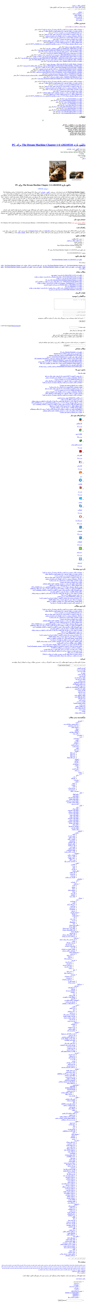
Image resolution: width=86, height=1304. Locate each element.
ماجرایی (69, 149)
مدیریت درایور (71, 1172)
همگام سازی (71, 1199)
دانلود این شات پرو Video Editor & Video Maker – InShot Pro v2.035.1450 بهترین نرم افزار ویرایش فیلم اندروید (52, 58)
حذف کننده (72, 1159)
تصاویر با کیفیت (40, 1265)
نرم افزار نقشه (71, 1196)
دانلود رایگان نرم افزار (73, 240)
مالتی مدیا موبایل (74, 925)
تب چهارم (71, 26)
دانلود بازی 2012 (70, 267)
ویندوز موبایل (71, 982)
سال (79, 373)
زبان (74, 994)
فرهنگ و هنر (71, 1108)
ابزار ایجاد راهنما (70, 1070)
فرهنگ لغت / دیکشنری (69, 997)
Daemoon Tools (33, 231)
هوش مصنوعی (71, 1201)
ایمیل (73, 1025)
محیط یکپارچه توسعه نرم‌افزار (67, 1081)
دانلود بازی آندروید (7, 1265)
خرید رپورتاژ (82, 693)
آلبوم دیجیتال (71, 1206)
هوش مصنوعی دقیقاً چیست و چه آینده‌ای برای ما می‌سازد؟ (65, 37)
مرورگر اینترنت (71, 1065)
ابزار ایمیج (72, 1123)
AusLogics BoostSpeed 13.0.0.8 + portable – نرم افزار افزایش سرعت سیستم (60, 69)
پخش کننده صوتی (70, 1239)
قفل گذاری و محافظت (69, 1131)
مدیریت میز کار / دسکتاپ (68, 1119)
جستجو (64, 1300)
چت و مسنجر (71, 1027)
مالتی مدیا (76, 733)
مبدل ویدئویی (71, 1252)
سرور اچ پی (82, 704)
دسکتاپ (76, 1111)
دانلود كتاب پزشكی (73, 812)
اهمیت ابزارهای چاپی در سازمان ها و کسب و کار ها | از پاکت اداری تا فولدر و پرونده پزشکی (57, 401)
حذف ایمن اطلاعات (69, 1040)
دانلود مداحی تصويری (73, 802)
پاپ (74, 776)
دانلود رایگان (72, 1269)
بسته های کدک (71, 1238)
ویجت (70, 968)
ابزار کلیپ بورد (71, 1147)
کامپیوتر (73, 998)
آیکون (73, 834)
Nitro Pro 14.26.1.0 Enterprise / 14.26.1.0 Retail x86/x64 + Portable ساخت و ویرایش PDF (57, 72)
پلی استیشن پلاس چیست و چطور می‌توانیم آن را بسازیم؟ (66, 603)
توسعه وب (76, 1085)
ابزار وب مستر (71, 1091)
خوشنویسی (72, 840)
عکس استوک (71, 844)
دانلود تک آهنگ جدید (80, 696)
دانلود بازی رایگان (14, 1266)
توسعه (73, 887)
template (81, 1265)
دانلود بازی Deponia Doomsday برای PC (71, 352)
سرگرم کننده (75, 745)
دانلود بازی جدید (37, 267)
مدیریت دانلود (71, 1064)
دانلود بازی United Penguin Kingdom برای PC (69, 100)
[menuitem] (41, 1281)
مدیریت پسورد (71, 1048)
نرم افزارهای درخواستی (68, 1003)
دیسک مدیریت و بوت (69, 1162)
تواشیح (73, 784)
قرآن (73, 786)
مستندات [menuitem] (76, 1284)
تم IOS (70, 957)
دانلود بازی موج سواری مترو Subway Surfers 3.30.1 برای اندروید (64, 53)
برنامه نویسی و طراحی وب (71, 724)
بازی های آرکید (71, 904)
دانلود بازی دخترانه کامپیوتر (23, 1266)
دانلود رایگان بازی (66, 1269)
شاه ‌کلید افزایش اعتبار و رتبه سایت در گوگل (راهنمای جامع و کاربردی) (62, 644)
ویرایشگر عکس (71, 1234)
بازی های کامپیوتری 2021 (35, 265)
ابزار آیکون (72, 1207)
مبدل (73, 1132)
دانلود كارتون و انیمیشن (72, 800)
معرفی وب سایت (70, 1001)
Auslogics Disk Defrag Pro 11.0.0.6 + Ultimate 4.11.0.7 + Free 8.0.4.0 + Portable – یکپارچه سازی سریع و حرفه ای (51, 75)
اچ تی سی (72, 918)
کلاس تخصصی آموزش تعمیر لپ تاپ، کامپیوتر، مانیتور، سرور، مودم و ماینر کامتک (59, 641)
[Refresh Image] (16, 325)
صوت (80, 773)
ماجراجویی (72, 907)
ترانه (77, 775)
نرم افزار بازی (71, 1180)
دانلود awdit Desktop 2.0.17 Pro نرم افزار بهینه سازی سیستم (65, 355)
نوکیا (74, 923)
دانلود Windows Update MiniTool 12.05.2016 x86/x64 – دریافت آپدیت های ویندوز (60, 361)
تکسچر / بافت (71, 839)
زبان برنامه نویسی (70, 1077)
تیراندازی (76, 743)
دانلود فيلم (76, 796)
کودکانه (73, 778)
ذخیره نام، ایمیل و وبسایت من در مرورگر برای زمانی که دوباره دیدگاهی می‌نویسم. (60, 318)
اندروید (73, 960)
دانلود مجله (76, 824)
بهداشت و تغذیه (71, 1100)
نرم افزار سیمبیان (67, 979)
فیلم (81, 792)
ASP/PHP (72, 1086)
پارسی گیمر (82, 700)
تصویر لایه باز (71, 836)
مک (78, 767)
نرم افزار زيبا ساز (70, 1185)
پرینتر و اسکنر (71, 1011)
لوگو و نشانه (71, 848)
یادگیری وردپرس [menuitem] (74, 1286)
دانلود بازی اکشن (77, 1266)
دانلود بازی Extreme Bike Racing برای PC (70, 113)
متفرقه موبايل (75, 931)
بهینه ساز (72, 1158)
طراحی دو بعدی (70, 1222)
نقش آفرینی (75, 768)
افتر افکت (72, 872)
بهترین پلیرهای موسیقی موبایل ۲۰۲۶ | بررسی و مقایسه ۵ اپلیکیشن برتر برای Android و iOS (56, 44)
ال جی (73, 920)
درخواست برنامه (77, 13)
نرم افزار (76, 26)
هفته (84, 373)
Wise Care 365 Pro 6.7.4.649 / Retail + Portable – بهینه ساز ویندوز (64, 64)
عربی (73, 866)
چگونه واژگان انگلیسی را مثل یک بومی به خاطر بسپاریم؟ (66, 407)
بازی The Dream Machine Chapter (76, 265)
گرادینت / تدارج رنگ (69, 861)
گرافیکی (73, 895)
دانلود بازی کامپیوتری (66, 1268)
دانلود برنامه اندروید (80, 677)
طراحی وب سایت (70, 877)
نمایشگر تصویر (71, 1233)
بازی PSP (72, 756)
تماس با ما (79, 20)
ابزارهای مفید (71, 1151)
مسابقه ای (76, 764)
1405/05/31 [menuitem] (76, 1295)
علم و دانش (72, 995)
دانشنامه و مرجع (70, 990)
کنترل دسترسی (71, 1046)
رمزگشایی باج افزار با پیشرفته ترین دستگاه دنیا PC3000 (66, 647)
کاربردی (73, 893)
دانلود (36, 1265)
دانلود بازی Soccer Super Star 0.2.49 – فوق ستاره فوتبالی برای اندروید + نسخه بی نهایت (58, 276)
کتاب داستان (75, 829)
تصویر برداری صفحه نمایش (67, 1244)
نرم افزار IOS (68, 958)
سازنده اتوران (71, 1129)
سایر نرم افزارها (70, 1164)
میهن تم (83, 673)
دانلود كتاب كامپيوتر (73, 818)
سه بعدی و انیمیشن (73, 725)
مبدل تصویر (72, 1230)
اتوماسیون (72, 1153)
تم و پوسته (72, 1115)
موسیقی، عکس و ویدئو (68, 950)
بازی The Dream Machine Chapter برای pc (54, 265)
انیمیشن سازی (71, 1212)
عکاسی (76, 730)
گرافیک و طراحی (74, 732)
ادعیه (73, 783)
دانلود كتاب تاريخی (74, 813)
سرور (73, 1061)
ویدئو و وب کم (71, 1030)
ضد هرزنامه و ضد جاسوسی (67, 1045)
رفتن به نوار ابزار (80, 1278)
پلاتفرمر (76, 741)
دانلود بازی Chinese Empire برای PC (71, 102)
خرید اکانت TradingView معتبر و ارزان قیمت (69, 398)
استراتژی (76, 738)
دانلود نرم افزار (60, 1269)
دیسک (73, 888)
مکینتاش (79, 879)
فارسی (73, 869)
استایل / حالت (71, 855)
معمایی (77, 765)
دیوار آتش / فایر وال (69, 1043)
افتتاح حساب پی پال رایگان (74, 652)
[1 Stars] (82, 152)
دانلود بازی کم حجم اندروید (27, 1268)
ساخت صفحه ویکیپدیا (79, 703)
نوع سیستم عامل (74, 952)
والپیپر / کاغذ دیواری (69, 851)
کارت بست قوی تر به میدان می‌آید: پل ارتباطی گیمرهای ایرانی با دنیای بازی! (61, 651)
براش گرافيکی (71, 1214)
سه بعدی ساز (71, 1220)
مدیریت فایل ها (71, 1174)
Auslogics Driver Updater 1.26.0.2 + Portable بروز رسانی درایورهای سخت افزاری (59, 70)
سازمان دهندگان (70, 942)
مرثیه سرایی (71, 789)
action (63, 1265)
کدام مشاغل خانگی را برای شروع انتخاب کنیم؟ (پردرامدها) (66, 42)
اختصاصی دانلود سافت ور (71, 1000)
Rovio (73, 914)
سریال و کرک (71, 1166)
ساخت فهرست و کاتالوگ (68, 1103)
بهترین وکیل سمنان (80, 712)
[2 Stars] (77, 152)
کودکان (77, 759)
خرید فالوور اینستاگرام (79, 684)
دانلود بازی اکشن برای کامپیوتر (68, 1266)
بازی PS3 (72, 753)
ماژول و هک (68, 1094)
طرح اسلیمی (71, 842)
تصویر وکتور (72, 837)
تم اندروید (69, 963)
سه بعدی (72, 875)
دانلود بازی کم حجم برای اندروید (16, 1268)
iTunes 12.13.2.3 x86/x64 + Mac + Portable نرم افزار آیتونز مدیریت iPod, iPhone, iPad (58, 59)
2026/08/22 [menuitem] (76, 1294)
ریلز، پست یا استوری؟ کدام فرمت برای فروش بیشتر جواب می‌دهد (63, 34)
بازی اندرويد (68, 962)
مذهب (73, 1110)
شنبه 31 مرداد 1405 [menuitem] (76, 1291)
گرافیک (80, 831)
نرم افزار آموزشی (70, 1177)
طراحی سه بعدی (70, 1223)
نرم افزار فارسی (70, 1190)
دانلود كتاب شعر (74, 815)
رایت (74, 1127)
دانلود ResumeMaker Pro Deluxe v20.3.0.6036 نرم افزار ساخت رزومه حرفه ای (60, 366)
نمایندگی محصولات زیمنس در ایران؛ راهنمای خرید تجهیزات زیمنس (63, 36)
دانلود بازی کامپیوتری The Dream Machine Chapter (18, 267)
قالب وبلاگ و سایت (66, 1092)
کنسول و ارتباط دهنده (69, 1170)
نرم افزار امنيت (71, 1049)
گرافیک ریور (40, 1269)
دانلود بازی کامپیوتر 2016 (75, 1268)
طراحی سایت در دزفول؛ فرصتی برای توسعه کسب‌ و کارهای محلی (63, 31)
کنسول (77, 751)
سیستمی (72, 1167)
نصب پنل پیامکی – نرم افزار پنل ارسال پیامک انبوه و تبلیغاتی (65, 655)
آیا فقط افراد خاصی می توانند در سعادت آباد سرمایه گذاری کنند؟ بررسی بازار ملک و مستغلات (56, 409)
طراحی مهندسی (70, 1225)
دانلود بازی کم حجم (36, 1268)
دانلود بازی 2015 (27, 1265)
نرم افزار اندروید (67, 965)
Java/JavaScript (71, 1089)
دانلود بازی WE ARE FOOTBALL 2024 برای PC (68, 106)
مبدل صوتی (72, 1250)
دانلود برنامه (77, 1269)
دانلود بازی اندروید (80, 679)
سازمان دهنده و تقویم (69, 1016)
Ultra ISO (47, 231)
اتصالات (73, 1024)
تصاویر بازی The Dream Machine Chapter (16, 265)
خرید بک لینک (81, 692)
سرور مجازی (81, 680)
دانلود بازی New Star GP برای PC (72, 105)
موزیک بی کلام (75, 791)
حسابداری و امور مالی (69, 1014)
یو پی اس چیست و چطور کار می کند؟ (71, 399)
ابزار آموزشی (71, 987)
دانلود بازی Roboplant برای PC (73, 103)
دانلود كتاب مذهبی (74, 820)
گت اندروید (82, 676)
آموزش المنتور (81, 668)
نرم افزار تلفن (71, 1182)
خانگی (77, 1097)
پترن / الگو (72, 859)
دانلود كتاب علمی (74, 816)
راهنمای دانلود (78, 15)
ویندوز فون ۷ (71, 981)
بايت (77, 807)
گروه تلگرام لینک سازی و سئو (74, 46)
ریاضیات (73, 992)
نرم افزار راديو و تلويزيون (68, 1183)
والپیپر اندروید (68, 966)
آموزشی (76, 986)
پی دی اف (72, 1013)
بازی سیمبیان (68, 976)
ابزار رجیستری (71, 1143)
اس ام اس (72, 933)
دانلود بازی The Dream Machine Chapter (53, 267)
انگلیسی (73, 864)
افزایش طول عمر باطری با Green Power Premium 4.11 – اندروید (64, 357)
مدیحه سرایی (71, 788)
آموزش (80, 721)
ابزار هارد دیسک (71, 1148)
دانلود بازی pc (14, 1265)
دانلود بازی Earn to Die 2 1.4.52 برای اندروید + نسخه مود (66, 275)
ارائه (74, 1009)
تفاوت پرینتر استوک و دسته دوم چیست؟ (71, 39)
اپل (74, 917)
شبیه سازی (75, 746)
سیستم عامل (75, 727)
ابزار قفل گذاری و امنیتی (68, 1037)
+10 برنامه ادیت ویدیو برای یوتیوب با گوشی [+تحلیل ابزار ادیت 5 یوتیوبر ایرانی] (60, 598)
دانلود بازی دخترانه (32, 1266)
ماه (81, 373)
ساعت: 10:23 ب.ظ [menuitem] (73, 1297)
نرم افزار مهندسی (70, 1194)
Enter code (82, 327)
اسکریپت (79, 735)
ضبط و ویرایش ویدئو (69, 1247)
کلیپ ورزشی (75, 804)
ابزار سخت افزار (70, 1145)
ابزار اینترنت (72, 1054)
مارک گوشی (75, 915)
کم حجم (76, 749)
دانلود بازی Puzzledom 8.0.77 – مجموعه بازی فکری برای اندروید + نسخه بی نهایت (59, 283)
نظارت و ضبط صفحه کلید (68, 1051)
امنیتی (73, 941)
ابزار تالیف (72, 1008)
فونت (77, 863)
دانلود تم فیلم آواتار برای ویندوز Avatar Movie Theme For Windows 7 (63, 360)
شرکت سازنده (75, 912)
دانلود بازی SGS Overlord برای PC (72, 98)
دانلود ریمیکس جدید (80, 695)
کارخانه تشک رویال (80, 708)
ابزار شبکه (72, 1056)
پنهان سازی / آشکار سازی (68, 1038)
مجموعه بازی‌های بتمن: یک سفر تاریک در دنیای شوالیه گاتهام (65, 599)
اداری (77, 722)
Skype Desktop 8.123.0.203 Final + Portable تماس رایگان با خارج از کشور (62, 67)
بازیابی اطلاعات (71, 1156)
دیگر (74, 1041)
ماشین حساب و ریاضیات (68, 949)
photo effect (72, 1265)
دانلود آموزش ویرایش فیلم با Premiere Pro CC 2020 (68, 353)
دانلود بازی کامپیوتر (80, 688)
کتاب (80, 805)
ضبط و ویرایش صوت (69, 1246)
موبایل (81, 26)
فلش (77, 748)
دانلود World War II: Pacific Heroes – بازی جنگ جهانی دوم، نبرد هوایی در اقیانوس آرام (58, 281)
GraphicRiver (66, 1265)
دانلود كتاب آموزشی (73, 810)
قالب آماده (76, 871)
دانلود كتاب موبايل (74, 823)
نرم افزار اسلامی (70, 1178)
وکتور (44, 1269)
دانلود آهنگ (76, 794)
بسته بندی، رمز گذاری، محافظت (66, 1073)
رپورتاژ (80, 772)
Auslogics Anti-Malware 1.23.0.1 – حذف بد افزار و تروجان (66, 77)
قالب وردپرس (81, 671)
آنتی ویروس (72, 1035)
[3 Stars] (72, 152)
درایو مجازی (72, 1124)
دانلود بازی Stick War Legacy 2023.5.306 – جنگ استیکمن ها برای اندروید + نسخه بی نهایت (57, 56)
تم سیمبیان (69, 978)
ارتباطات (76, 1022)
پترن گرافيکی (71, 1215)
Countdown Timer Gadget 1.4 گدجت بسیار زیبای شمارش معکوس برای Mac (61, 363)
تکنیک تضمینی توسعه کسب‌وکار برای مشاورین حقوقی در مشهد (64, 601)
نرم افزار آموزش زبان (69, 1175)
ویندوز (73, 1139)
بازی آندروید (46, 1265)
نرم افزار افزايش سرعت (68, 1067)
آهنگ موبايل (72, 926)
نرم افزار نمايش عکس (69, 1231)
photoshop (77, 1265)
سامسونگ (72, 922)
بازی (66, 26)
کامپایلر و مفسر (70, 1078)
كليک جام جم (75, 828)
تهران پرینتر (82, 709)
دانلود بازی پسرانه (7, 1266)
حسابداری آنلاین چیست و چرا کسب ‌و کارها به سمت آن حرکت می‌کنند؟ (62, 29)
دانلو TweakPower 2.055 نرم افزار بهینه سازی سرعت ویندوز (65, 73)
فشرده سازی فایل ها (69, 1169)
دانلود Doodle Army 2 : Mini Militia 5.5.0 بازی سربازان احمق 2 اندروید (63, 284)
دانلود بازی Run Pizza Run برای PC (72, 108)
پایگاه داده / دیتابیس (70, 1075)
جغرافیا (73, 989)
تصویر (77, 832)
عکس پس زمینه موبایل (68, 928)
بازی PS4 (72, 754)
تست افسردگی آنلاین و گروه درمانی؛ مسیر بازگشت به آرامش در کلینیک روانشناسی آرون (57, 404)
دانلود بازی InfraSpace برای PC (73, 286)
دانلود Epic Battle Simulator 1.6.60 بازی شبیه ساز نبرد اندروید (65, 289)
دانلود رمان (75, 808)
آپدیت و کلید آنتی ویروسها (68, 1033)
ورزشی (76, 770)
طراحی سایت (78, 16)
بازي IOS (69, 955)
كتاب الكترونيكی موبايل (68, 934)
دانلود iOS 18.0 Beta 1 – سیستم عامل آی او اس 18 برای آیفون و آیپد (63, 51)
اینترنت (77, 1053)
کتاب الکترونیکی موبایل (68, 930)
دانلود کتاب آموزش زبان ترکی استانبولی (71, 365)
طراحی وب (72, 1095)
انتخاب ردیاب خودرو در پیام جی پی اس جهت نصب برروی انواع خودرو (63, 649)
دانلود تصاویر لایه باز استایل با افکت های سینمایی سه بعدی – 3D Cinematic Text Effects (58, 358)
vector (84, 1265)
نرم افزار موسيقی (70, 1255)
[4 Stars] (68, 152)
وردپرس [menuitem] (76, 1283)
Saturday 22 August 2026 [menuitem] (72, 1292)
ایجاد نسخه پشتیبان (70, 1155)
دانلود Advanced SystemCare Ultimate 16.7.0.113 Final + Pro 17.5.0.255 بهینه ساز (60, 50)
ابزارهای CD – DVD (69, 1150)
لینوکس (73, 1135)
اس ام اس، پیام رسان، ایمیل (67, 939)
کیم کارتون (79, 18)
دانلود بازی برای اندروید (56, 1266)
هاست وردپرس (81, 701)
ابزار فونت (72, 1210)
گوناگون (76, 760)
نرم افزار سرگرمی (70, 1188)
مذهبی (77, 781)
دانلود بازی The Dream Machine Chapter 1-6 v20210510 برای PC (48, 144)
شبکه (77, 729)
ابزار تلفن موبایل (70, 1142)
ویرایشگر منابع (71, 1083)
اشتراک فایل (71, 1057)
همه (84, 26)
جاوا (74, 970)
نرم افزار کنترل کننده (69, 1191)
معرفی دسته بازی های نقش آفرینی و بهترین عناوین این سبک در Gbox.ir (62, 654)
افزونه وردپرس (81, 669)
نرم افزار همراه (71, 1198)
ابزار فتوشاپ (71, 1209)
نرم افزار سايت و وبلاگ (68, 1186)
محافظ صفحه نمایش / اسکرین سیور (65, 1118)
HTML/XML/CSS (70, 1088)
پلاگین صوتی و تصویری (69, 1242)
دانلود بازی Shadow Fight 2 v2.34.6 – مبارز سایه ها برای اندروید (64, 61)
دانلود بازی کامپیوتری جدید (57, 1268)
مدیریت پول (68, 944)
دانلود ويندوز (72, 1161)
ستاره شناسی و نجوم (69, 1105)
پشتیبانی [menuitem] (76, 1288)
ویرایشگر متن (71, 1202)
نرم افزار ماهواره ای (69, 1193)
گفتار (73, 1249)
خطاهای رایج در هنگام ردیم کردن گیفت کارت (69, 643)
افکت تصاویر (53, 1265)
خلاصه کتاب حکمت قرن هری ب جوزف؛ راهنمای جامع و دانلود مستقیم (62, 40)
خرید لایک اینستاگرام (79, 682)
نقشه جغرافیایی (70, 850)
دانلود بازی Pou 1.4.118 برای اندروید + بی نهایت (69, 278)
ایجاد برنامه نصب (70, 1072)
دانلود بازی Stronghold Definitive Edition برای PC (68, 110)
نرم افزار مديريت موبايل (68, 936)
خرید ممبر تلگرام (80, 685)
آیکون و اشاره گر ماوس (68, 1113)
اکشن (77, 149)
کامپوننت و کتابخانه (70, 1080)
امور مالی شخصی (70, 1099)
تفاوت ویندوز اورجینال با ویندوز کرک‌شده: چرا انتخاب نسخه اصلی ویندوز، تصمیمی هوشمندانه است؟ (54, 646)
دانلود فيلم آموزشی (73, 797)
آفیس (73, 1006)
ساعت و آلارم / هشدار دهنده (67, 1116)
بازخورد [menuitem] (76, 1289)
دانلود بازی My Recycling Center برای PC (70, 111)
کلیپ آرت (72, 847)
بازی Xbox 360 (71, 757)
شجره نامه (72, 1107)
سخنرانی (76, 780)
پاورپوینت (72, 874)
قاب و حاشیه (71, 845)
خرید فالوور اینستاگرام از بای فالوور (75, 687)
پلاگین (73, 1217)
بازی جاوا (69, 971)
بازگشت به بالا (81, 1272)
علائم (73, 867)
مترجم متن (72, 1019)
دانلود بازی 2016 (20, 1265)
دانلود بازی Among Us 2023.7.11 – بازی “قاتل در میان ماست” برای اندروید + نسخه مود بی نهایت (55, 288)
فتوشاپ (76, 853)
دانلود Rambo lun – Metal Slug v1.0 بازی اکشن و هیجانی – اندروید (64, 48)
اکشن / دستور (71, 856)
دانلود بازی (78, 267)
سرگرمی (72, 906)
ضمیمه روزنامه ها (74, 826)
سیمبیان (73, 974)
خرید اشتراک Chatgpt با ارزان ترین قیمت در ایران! (68, 32)
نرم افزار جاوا (68, 973)
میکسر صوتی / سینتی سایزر (67, 1254)
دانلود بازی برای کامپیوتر (47, 1266)
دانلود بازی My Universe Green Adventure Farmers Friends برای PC (64, 280)
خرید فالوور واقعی (80, 706)
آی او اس (72, 954)
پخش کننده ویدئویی (70, 1241)
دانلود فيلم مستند (74, 799)
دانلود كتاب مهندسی (73, 821)
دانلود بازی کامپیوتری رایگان (46, 1268)
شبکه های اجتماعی (70, 946)
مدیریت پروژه (71, 1021)
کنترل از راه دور (70, 1062)
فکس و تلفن (71, 1029)
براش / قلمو (72, 858)
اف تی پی (72, 1059)
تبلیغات (80, 12)
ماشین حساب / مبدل (69, 1017)
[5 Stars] (63, 152)
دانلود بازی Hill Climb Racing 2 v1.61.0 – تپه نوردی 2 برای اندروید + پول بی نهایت (60, 54)
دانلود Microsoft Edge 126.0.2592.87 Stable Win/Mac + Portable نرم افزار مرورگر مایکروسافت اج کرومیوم (53, 65)
